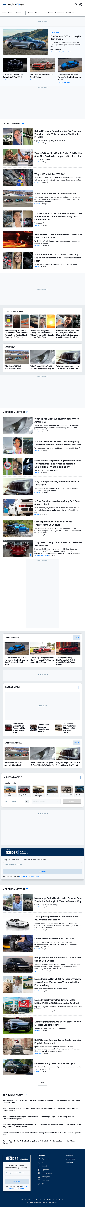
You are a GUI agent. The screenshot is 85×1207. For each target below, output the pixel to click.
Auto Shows (48, 13)
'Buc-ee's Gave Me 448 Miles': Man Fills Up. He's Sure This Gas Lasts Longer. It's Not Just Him (58, 155)
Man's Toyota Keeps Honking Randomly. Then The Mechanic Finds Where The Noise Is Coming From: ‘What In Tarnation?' (57, 463)
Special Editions (39, 971)
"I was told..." (39, 223)
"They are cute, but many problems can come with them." (57, 448)
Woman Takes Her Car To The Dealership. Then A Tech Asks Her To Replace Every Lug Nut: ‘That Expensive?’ (38, 1142)
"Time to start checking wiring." (46, 470)
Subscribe (42, 871)
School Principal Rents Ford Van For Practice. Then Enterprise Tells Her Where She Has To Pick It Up (57, 134)
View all (77, 637)
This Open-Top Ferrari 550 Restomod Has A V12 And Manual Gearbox (56, 918)
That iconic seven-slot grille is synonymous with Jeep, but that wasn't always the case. (56, 489)
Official (37, 1071)
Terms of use (60, 1199)
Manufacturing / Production (60, 52)
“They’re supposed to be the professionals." (51, 989)
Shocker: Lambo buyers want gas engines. (50, 1028)
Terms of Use (34, 876)
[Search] (76, 4)
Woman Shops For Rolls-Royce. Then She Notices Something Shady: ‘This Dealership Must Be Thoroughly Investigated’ (38, 1118)
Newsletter (59, 13)
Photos (38, 13)
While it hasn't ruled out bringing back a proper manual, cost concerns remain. (57, 242)
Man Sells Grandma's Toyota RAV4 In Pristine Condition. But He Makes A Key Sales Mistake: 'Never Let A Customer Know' (41, 1101)
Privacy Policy (23, 876)
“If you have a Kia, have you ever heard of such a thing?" (56, 264)
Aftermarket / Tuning (41, 555)
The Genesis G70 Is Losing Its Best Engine (65, 37)
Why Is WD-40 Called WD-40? (49, 174)
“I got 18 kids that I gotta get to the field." (50, 141)
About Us (69, 1155)
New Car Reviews (64, 82)
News (4, 13)
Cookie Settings (48, 1199)
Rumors (33, 80)
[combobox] (16, 801)
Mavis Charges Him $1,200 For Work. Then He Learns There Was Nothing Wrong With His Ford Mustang (57, 982)
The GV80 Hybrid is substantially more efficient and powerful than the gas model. (57, 1068)
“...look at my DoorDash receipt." (46, 905)
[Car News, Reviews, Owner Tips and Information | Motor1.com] (16, 5)
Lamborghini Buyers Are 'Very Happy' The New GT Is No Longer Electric (57, 1023)
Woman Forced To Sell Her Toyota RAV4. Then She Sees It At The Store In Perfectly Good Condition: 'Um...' (58, 216)
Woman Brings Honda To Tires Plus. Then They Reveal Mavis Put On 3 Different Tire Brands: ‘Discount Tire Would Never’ (41, 1109)
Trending (37, 143)
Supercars (37, 245)
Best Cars (70, 13)
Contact (69, 1163)
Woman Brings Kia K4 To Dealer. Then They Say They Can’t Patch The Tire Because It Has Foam (57, 257)
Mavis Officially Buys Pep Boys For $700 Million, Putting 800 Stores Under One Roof (56, 1001)
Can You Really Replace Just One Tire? (54, 938)
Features (19, 13)
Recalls (36, 535)
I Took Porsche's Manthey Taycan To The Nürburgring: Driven (69, 77)
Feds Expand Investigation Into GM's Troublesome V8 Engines (53, 523)
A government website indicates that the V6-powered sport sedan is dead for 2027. (65, 44)
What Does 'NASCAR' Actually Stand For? (55, 193)
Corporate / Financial (41, 1011)
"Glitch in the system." (42, 160)
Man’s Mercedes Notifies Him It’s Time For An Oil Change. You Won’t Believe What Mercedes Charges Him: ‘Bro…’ (42, 1134)
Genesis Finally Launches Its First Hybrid (55, 1063)
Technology (38, 1053)
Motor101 (37, 182)
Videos (30, 13)
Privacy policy (25, 1199)
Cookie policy (36, 1199)
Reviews (11, 13)
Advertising (70, 1159)
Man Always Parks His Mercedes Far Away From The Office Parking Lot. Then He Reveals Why (58, 900)
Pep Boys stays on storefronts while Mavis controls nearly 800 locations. (58, 1008)
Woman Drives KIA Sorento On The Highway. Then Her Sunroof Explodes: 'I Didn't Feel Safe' (58, 443)
